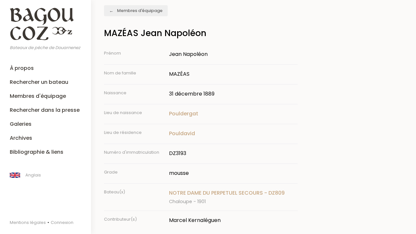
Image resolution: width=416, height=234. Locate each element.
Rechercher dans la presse (45, 110)
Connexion (62, 222)
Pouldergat (183, 113)
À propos (22, 68)
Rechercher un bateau (39, 82)
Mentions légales (28, 222)
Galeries (21, 124)
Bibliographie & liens (36, 152)
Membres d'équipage (38, 96)
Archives (21, 138)
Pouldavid (182, 133)
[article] (233, 197)
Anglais (33, 175)
